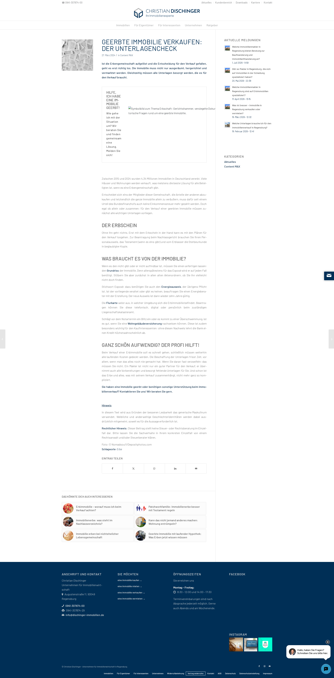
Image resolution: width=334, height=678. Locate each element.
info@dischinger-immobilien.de (85, 614)
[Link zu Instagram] (264, 666)
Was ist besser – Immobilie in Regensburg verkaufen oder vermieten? (247, 109)
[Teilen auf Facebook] (112, 468)
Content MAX (126, 55)
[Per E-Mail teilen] (196, 468)
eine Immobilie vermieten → (131, 598)
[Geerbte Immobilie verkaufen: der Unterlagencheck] (77, 55)
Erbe (119, 449)
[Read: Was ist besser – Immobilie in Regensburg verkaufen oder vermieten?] (227, 107)
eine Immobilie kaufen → (130, 580)
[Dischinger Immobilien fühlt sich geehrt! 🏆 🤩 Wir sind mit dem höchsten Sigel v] (265, 644)
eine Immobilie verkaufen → (131, 592)
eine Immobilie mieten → (130, 586)
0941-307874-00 (73, 2)
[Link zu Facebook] (259, 666)
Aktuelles (230, 161)
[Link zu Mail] (269, 666)
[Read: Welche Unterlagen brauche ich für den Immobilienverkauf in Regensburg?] (227, 125)
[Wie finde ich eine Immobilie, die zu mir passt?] (2, 339)
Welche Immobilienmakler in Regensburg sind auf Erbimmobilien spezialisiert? (250, 90)
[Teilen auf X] (133, 468)
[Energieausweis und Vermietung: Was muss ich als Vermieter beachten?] (331, 339)
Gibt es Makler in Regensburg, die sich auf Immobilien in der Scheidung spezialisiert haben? (251, 72)
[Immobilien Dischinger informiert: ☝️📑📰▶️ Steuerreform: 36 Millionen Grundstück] (250, 644)
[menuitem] (206, 2)
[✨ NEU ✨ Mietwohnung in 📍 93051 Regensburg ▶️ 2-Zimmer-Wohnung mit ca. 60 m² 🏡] (236, 644)
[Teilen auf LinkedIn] (175, 468)
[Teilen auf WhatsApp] (154, 468)
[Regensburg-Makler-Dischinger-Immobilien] (167, 13)
